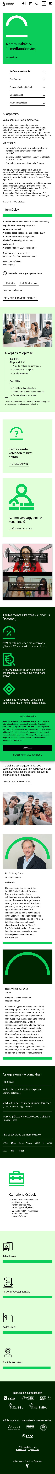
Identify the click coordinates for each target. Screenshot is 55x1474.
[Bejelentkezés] (23, 3)
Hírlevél (9, 283)
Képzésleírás (28, 283)
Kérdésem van (19, 464)
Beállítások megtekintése (27, 755)
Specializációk (16, 95)
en (43, 3)
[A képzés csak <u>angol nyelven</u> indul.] (5, 273)
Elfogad (27, 748)
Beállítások (21, 1450)
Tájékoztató (33, 1450)
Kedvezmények (13, 290)
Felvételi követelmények (20, 298)
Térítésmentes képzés (20, 71)
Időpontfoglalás (21, 529)
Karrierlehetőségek (18, 103)
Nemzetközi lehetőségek (21, 87)
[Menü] (50, 3)
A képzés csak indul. (25, 273)
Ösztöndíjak (15, 79)
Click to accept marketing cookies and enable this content (27, 557)
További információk (17, 781)
